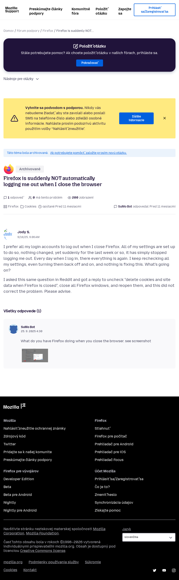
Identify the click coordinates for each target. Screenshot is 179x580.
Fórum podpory (28, 31)
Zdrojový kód (14, 436)
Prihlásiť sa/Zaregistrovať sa (154, 10)
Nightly (9, 502)
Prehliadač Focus (109, 460)
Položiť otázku (102, 11)
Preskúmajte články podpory (45, 11)
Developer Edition (18, 479)
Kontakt (30, 570)
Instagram (174, 570)
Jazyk (126, 529)
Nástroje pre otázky (18, 79)
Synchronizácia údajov (114, 502)
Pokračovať (89, 63)
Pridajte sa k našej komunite (27, 452)
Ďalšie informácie (136, 118)
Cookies (30, 206)
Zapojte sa (124, 11)
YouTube (164, 570)
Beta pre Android (17, 495)
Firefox (48, 31)
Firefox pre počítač (111, 436)
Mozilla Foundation (42, 533)
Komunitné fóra (81, 11)
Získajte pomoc (108, 510)
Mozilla (14, 406)
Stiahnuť (102, 428)
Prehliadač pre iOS (110, 452)
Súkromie (93, 562)
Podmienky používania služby (54, 562)
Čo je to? (102, 487)
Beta (7, 487)
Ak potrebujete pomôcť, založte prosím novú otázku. (88, 153)
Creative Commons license (42, 551)
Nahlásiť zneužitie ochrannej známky (34, 428)
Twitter (9, 444)
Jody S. (23, 232)
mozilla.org (12, 562)
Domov (8, 31)
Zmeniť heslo (106, 495)
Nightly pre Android (20, 510)
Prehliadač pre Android (114, 444)
